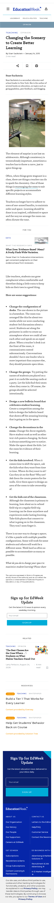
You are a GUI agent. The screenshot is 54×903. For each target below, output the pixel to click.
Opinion (25, 32)
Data (8, 238)
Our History (11, 827)
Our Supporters (13, 837)
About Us (10, 817)
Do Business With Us (42, 850)
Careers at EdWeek (14, 842)
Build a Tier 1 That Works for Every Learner (25, 701)
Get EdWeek (12, 850)
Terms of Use (35, 897)
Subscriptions (12, 856)
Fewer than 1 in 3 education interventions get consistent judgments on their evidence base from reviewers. (24, 260)
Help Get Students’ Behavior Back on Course (25, 725)
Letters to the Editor (41, 822)
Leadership (15, 18)
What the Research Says (19, 245)
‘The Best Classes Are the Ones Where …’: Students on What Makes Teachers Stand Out (20, 654)
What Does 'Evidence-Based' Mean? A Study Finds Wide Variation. (25, 251)
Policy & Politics (30, 18)
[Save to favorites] (27, 65)
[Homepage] (27, 9)
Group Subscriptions (15, 866)
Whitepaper (35, 694)
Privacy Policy (30, 888)
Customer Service (40, 832)
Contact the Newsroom (43, 837)
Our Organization (14, 822)
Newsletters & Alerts (15, 861)
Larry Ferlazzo (12, 665)
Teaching (12, 33)
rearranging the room (26, 186)
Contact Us (38, 817)
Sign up (27, 792)
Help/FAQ (36, 827)
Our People (11, 832)
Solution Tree (31, 734)
